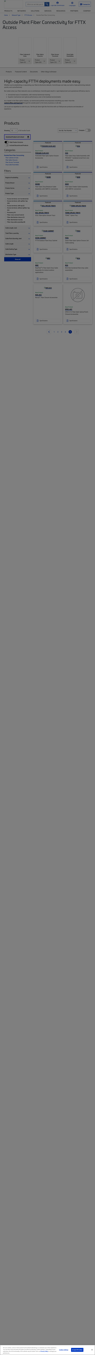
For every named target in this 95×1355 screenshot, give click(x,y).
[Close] (92, 1350)
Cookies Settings (63, 1350)
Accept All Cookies (77, 1350)
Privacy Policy (44, 1351)
